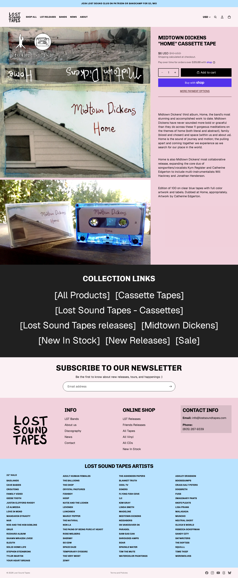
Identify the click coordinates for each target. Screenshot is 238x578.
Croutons (12, 489)
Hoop (66, 498)
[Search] (215, 17)
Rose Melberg (71, 534)
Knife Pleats (183, 502)
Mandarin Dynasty (18, 516)
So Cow (67, 542)
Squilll (180, 547)
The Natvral (70, 520)
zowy (66, 560)
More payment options (195, 91)
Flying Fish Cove (129, 494)
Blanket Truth (128, 480)
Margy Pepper (71, 516)
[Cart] (229, 17)
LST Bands (72, 419)
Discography (73, 431)
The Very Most (71, 556)
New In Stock (132, 449)
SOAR (122, 542)
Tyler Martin (14, 556)
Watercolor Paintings (133, 556)
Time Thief (181, 551)
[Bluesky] (230, 573)
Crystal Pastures (74, 489)
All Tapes (129, 431)
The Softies (182, 542)
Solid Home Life (16, 547)
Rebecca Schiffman (187, 529)
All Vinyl (128, 437)
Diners (123, 489)
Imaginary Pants (186, 498)
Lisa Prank (182, 507)
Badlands (12, 480)
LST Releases (132, 419)
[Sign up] (170, 386)
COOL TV (123, 485)
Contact (70, 443)
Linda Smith (126, 507)
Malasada (181, 511)
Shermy (68, 538)
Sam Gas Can (127, 534)
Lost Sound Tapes (22, 573)
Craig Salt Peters (186, 485)
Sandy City (182, 534)
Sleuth (10, 542)
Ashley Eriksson (185, 476)
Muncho (180, 516)
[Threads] (224, 573)
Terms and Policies (119, 573)
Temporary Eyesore (75, 551)
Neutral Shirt (184, 520)
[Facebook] (207, 573)
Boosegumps (183, 480)
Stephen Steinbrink (18, 551)
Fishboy (68, 494)
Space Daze (69, 547)
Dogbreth (181, 489)
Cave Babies (13, 485)
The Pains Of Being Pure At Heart (83, 529)
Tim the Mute (127, 551)
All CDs (128, 443)
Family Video (14, 494)
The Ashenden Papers (132, 476)
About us (70, 425)
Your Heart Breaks (18, 560)
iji (120, 498)
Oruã (9, 529)
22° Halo (11, 475)
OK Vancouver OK (129, 525)
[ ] (82, 295)
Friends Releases (134, 425)
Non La (67, 525)
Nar (8, 520)
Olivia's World (184, 525)
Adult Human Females (77, 476)
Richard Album (16, 534)
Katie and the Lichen (75, 502)
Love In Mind (14, 511)
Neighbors (125, 520)
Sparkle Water (128, 547)
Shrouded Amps (129, 538)
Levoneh (68, 507)
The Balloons (71, 480)
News (68, 437)
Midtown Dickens (130, 516)
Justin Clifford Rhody (20, 502)
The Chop (68, 485)
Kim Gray (124, 502)
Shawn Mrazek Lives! (19, 538)
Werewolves (183, 556)
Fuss (178, 494)
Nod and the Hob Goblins (21, 525)
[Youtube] (218, 573)
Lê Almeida (13, 507)
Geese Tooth (13, 498)
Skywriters (182, 538)
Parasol (124, 529)
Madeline (125, 511)
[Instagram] (212, 573)
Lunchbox (69, 511)
